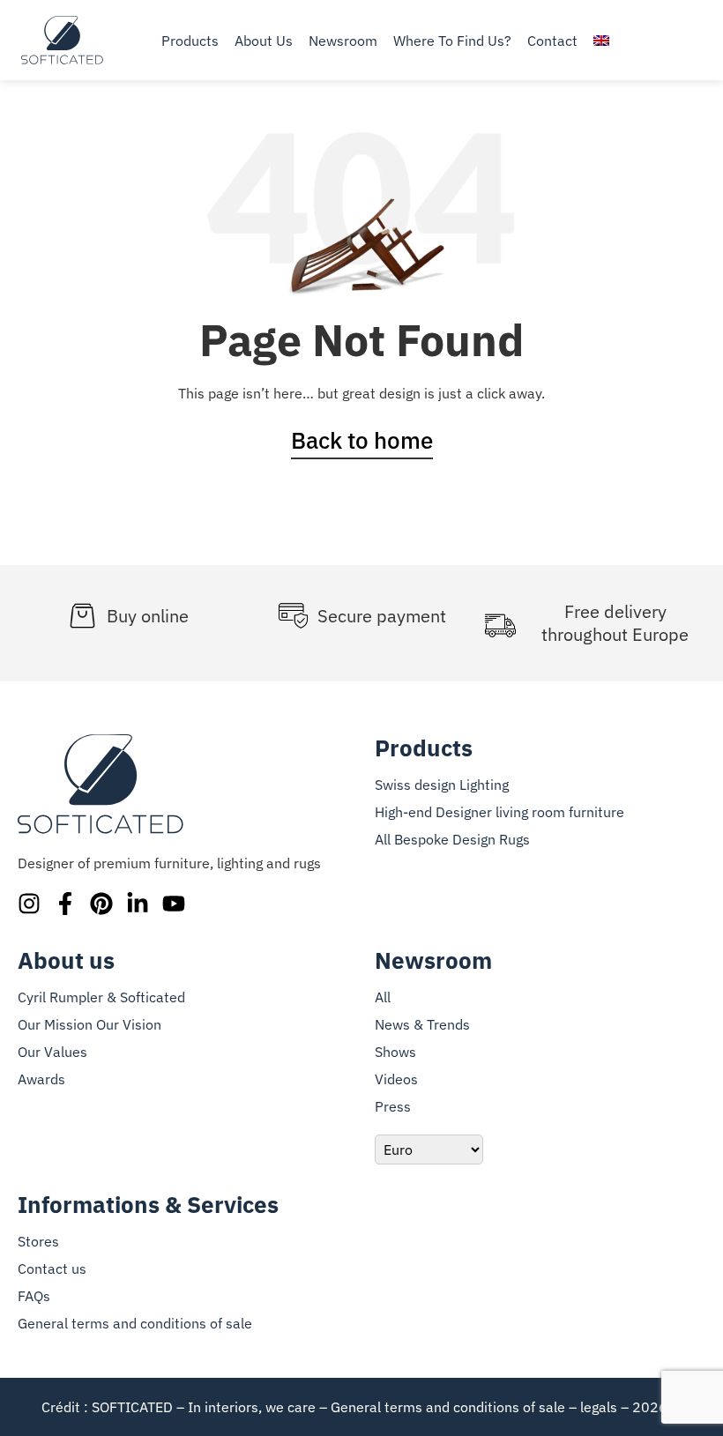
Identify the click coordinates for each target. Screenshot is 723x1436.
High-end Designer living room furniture (499, 812)
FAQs (34, 1296)
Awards (41, 1079)
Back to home (362, 440)
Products (190, 40)
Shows (395, 1051)
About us (264, 40)
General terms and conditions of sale (135, 1323)
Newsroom (343, 40)
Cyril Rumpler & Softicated (101, 997)
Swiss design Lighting (442, 784)
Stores (38, 1241)
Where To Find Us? (452, 40)
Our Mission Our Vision (89, 1024)
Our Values (52, 1051)
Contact (552, 40)
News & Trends (422, 1024)
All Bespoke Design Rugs (452, 839)
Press (393, 1106)
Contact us (52, 1268)
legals (598, 1407)
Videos (396, 1079)
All (383, 997)
